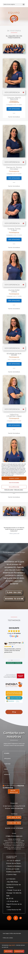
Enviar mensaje (13, 791)
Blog (14, 712)
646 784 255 (15, 592)
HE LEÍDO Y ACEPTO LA (13, 786)
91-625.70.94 (14, 817)
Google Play (19, 951)
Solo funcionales (14, 482)
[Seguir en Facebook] (9, 918)
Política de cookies (8, 489)
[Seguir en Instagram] (15, 918)
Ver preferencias (14, 487)
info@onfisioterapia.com (14, 836)
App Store (8, 951)
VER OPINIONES (14, 109)
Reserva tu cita (13, 598)
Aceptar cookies (14, 478)
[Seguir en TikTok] (20, 918)
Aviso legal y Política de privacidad (12, 933)
